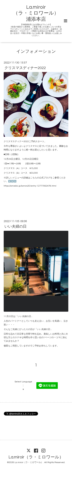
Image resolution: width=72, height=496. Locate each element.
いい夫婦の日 (15, 226)
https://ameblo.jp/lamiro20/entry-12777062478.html (30, 186)
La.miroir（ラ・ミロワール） (36, 457)
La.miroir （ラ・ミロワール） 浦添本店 (36, 13)
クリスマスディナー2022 (25, 68)
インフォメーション (36, 51)
